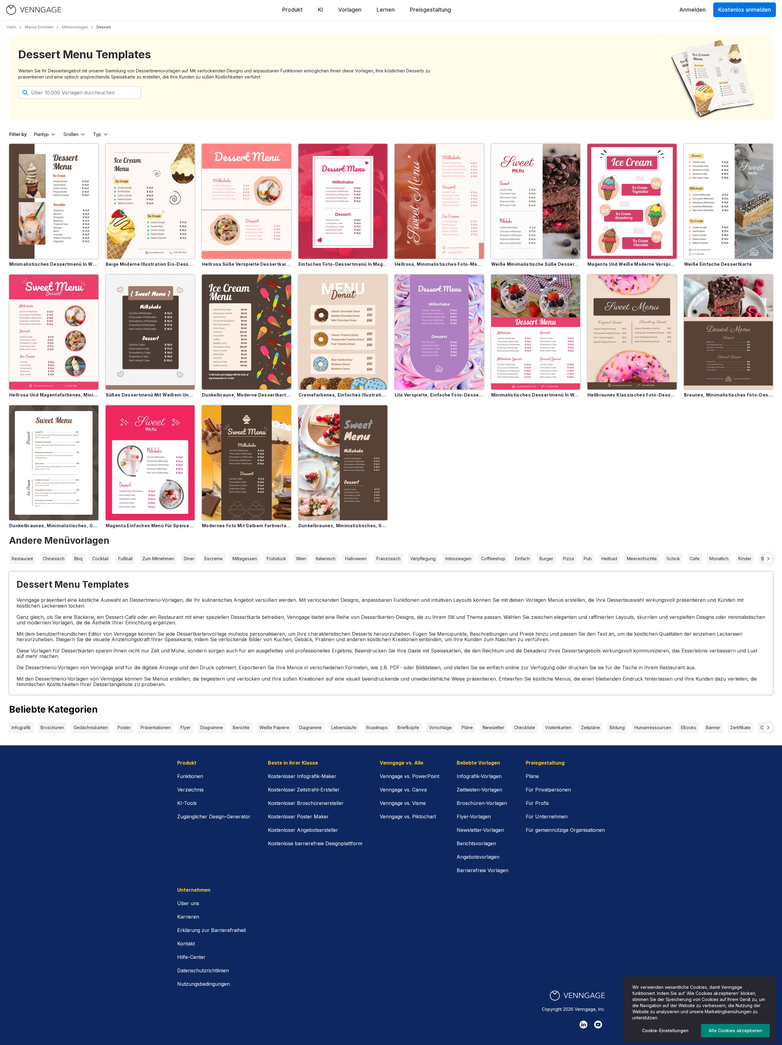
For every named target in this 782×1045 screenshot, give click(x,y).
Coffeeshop (493, 558)
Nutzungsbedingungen (203, 984)
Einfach (522, 558)
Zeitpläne (590, 727)
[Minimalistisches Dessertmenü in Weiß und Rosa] (535, 332)
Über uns (188, 903)
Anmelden (692, 9)
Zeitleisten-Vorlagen (479, 790)
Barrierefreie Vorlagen (482, 870)
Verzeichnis (190, 790)
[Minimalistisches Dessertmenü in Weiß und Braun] (53, 201)
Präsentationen (156, 727)
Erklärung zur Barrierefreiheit (211, 930)
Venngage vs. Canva (403, 790)
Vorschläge (440, 727)
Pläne (467, 727)
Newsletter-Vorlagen (480, 830)
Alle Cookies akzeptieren (735, 1030)
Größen (71, 134)
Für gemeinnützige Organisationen (565, 830)
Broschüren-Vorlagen (482, 803)
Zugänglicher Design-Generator (213, 816)
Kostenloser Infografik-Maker (302, 776)
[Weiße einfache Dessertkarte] (728, 201)
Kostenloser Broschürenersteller (306, 803)
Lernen (386, 9)
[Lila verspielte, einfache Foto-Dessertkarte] (439, 332)
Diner (189, 558)
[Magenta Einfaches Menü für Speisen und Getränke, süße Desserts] (150, 462)
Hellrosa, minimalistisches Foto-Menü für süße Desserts (439, 264)
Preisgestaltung (430, 9)
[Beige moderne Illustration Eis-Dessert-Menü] (150, 201)
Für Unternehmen (547, 816)
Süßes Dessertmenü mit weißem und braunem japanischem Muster (150, 394)
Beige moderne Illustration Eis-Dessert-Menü (150, 264)
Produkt (292, 9)
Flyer (186, 727)
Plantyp (41, 134)
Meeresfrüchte (642, 558)
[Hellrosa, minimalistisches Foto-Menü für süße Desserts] (439, 201)
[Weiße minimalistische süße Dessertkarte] (535, 201)
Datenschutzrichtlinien (203, 970)
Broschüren (52, 727)
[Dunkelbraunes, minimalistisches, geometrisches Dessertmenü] (53, 462)
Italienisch (325, 558)
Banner (713, 727)
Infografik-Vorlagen (479, 776)
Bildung (617, 727)
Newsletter (493, 727)
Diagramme (211, 727)
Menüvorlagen (75, 27)
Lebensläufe (343, 727)
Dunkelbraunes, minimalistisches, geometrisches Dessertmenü (53, 525)
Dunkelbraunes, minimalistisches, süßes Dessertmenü (343, 525)
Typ (97, 134)
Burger (546, 558)
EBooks (688, 727)
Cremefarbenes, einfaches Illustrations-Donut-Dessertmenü (343, 394)
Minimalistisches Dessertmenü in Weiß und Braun (53, 264)
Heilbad (609, 558)
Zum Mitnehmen (158, 558)
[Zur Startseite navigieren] (33, 10)
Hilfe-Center (191, 957)
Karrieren (188, 917)
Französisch (388, 558)
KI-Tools (187, 803)
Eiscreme (213, 558)
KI (320, 9)
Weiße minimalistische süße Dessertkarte (535, 264)
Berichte (241, 727)
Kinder (744, 558)
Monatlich (719, 558)
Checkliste (524, 727)
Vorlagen (349, 9)
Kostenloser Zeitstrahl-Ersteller (304, 790)
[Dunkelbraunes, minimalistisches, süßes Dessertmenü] (343, 462)
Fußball (125, 558)
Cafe (695, 558)
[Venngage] (577, 996)
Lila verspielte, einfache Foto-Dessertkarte (439, 394)
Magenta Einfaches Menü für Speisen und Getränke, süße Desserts (150, 525)
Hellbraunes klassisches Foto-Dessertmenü (632, 394)
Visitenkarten (558, 727)
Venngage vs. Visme (403, 803)
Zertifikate (740, 727)
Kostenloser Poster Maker (298, 816)
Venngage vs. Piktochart (408, 816)
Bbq (78, 558)
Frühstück (276, 558)
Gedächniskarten (91, 727)
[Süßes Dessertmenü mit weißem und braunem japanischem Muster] (150, 332)
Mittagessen (244, 558)
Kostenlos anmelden (744, 9)
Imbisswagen (458, 558)
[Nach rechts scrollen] (768, 558)
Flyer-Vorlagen (474, 816)
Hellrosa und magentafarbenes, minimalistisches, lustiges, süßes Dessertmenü (53, 394)
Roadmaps (377, 727)
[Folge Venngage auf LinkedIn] (583, 1024)
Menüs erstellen (39, 27)
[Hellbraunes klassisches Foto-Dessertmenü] (632, 332)
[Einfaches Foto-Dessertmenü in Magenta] (343, 201)
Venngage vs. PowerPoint (409, 776)
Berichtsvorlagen (476, 843)
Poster (124, 727)
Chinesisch (53, 558)
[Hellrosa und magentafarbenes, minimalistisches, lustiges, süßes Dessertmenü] (53, 332)
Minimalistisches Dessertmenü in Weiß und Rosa (535, 394)
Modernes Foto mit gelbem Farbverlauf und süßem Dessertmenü (246, 525)
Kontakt (186, 944)
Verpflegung (423, 558)
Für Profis (537, 803)
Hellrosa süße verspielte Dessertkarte (246, 264)
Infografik (21, 727)
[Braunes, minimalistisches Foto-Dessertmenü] (728, 332)
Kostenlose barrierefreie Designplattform (315, 843)
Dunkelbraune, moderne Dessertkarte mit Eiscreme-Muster (246, 394)
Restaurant (22, 558)
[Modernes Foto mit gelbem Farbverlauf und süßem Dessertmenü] (246, 462)
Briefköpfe (408, 727)
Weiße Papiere (274, 727)
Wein (301, 558)
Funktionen (190, 776)
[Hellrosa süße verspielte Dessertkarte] (246, 201)
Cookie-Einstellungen (665, 1030)
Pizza (568, 558)
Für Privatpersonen (548, 790)
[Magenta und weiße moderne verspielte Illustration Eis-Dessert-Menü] (632, 201)
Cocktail (100, 558)
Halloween (356, 558)
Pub (588, 558)
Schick (673, 558)
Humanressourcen (652, 727)
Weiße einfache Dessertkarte (718, 264)
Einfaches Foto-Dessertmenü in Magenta (343, 264)
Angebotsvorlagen (478, 857)
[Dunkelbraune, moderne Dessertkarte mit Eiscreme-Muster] (246, 332)
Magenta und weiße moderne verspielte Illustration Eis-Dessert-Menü (632, 264)
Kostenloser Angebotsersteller (303, 830)
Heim (11, 27)
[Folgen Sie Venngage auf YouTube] (598, 1024)
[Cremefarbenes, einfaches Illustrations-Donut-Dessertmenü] (343, 332)
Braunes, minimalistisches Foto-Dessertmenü (728, 394)
